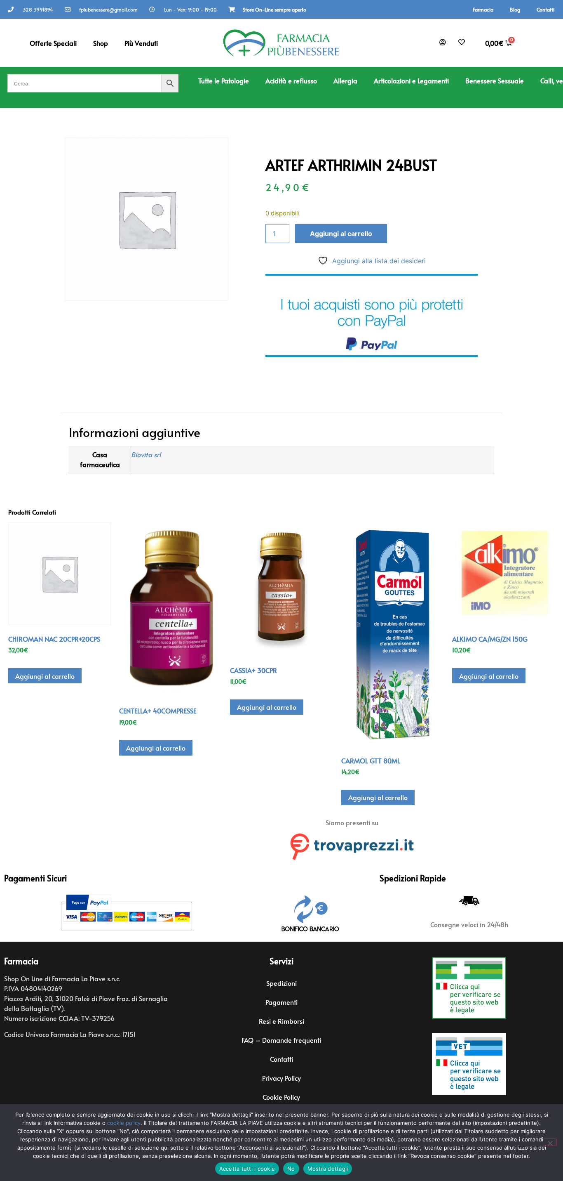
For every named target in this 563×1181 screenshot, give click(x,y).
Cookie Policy (281, 1096)
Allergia (345, 80)
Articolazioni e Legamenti (411, 80)
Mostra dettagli (327, 1168)
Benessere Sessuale (494, 80)
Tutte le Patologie (223, 80)
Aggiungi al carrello (341, 233)
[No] (550, 1142)
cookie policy (124, 1123)
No (291, 1168)
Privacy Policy (281, 1077)
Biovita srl (146, 454)
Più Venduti (141, 42)
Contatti (545, 9)
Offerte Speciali (53, 42)
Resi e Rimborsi (281, 1020)
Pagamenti (281, 1001)
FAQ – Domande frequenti (281, 1039)
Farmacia (483, 9)
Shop (100, 42)
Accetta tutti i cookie (247, 1168)
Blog (515, 9)
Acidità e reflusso (291, 80)
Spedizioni (281, 982)
